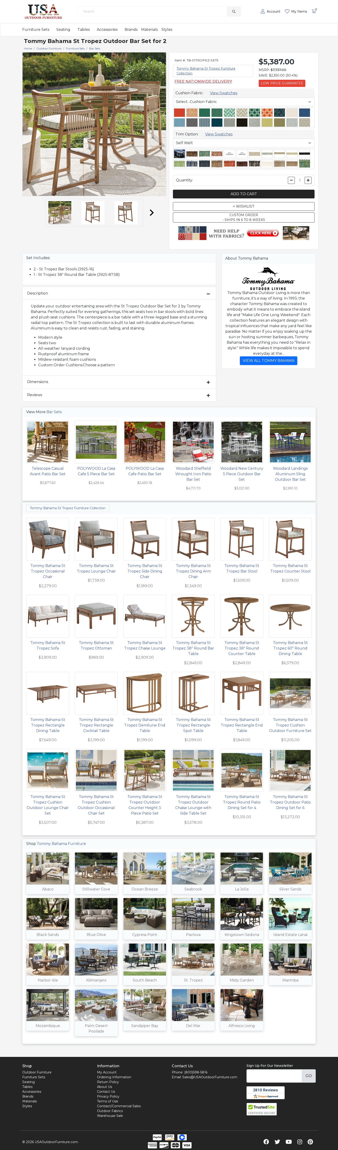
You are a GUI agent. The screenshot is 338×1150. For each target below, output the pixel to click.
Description (37, 293)
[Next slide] (151, 212)
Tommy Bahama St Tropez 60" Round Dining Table (290, 648)
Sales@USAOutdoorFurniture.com (209, 1077)
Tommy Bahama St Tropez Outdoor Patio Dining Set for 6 (290, 802)
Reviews (34, 395)
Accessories (107, 29)
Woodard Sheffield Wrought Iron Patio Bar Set (193, 474)
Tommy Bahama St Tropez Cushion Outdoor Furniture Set (290, 725)
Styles (166, 29)
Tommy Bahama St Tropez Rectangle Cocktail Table (96, 725)
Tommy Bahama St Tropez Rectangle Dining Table (47, 725)
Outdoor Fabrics (110, 1111)
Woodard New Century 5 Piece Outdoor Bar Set (241, 474)
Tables (83, 29)
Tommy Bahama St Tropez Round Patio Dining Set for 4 (242, 802)
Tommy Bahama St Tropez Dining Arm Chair (193, 571)
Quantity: (184, 180)
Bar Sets (54, 412)
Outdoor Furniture (37, 1072)
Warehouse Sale (110, 1116)
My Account (107, 1072)
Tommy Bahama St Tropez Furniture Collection (68, 508)
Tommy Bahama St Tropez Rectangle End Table (242, 725)
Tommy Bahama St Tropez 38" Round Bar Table (193, 648)
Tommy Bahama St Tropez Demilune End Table (144, 725)
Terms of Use (107, 1101)
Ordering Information (114, 1077)
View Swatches (223, 93)
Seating (63, 29)
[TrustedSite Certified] (261, 1109)
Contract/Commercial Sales (119, 1106)
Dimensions (37, 382)
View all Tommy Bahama (268, 360)
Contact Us (106, 1092)
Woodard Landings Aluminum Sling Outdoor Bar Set (290, 474)
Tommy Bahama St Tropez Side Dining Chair (144, 571)
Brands (131, 29)
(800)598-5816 (195, 1072)
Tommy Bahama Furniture (61, 843)
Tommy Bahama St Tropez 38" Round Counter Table (241, 648)
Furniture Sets (35, 29)
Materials (149, 29)
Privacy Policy (108, 1096)
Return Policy (108, 1082)
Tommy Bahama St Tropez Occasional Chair (47, 571)
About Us (104, 1087)
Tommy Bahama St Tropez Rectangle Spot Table (193, 725)
